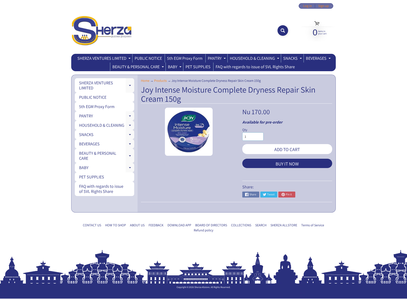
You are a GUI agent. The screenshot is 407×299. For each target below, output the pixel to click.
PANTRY (217, 59)
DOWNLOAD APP (179, 225)
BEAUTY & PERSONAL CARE (138, 67)
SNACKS (293, 59)
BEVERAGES (319, 59)
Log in (307, 6)
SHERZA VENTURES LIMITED (104, 59)
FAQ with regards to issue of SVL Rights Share (255, 67)
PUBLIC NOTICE (148, 58)
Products (160, 80)
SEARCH (260, 225)
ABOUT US (137, 225)
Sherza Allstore (202, 287)
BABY (175, 67)
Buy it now (287, 164)
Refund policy (203, 230)
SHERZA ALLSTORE (283, 225)
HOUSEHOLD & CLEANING (255, 59)
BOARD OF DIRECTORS (211, 225)
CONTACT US (92, 225)
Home (145, 80)
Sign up (323, 6)
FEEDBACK (156, 225)
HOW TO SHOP (115, 225)
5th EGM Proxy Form (185, 58)
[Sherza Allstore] (101, 30)
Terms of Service (312, 225)
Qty (244, 130)
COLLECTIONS (241, 225)
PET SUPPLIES (197, 67)
